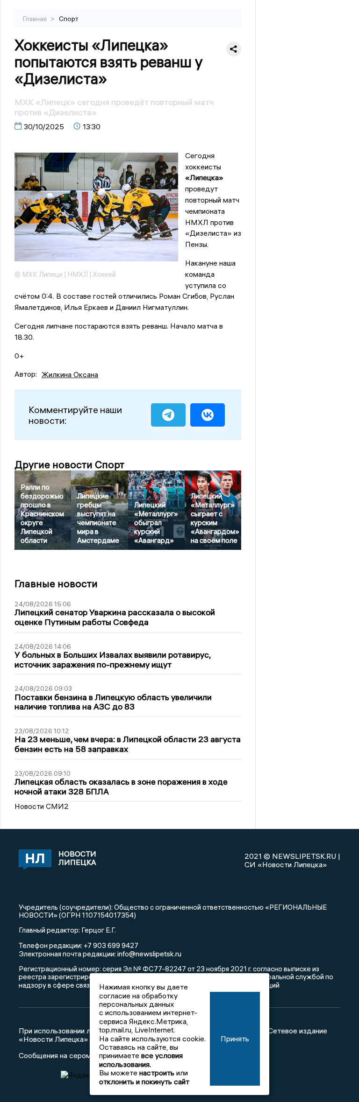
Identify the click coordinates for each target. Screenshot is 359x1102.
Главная (35, 18)
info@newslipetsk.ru (149, 953)
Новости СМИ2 (41, 806)
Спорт (69, 18)
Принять (235, 1038)
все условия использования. (141, 1059)
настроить (156, 1072)
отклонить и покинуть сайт (144, 1081)
